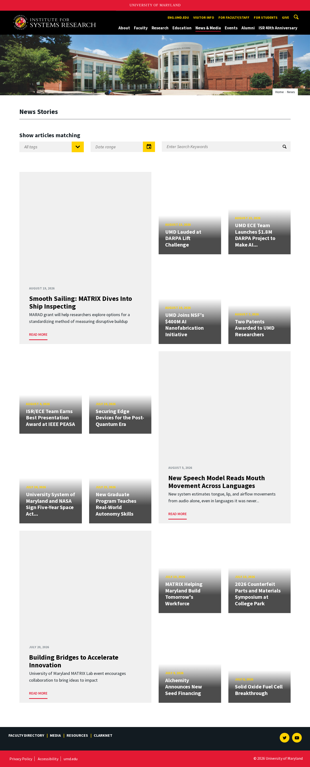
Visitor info (203, 17)
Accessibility (48, 758)
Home (279, 92)
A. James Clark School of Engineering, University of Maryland (56, 15)
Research (160, 28)
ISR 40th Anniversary (278, 28)
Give (285, 17)
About (124, 28)
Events (231, 28)
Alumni (248, 28)
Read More (38, 334)
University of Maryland (155, 5)
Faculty (141, 28)
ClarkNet (103, 735)
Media (55, 735)
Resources (77, 735)
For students (266, 17)
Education (182, 28)
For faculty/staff (233, 17)
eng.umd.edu (178, 17)
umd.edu (71, 758)
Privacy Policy (20, 758)
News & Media (208, 28)
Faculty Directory (26, 735)
